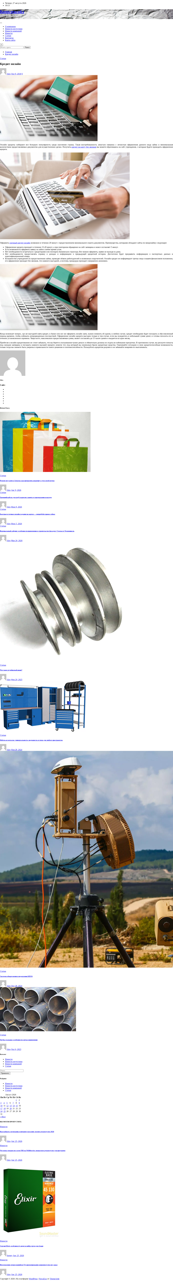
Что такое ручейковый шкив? (11, 670)
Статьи (8, 36)
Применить (5, 1073)
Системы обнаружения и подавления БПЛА (16, 976)
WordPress (33, 1279)
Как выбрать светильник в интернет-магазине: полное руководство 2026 (27, 1132)
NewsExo (43, 1279)
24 (1, 1111)
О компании (10, 26)
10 (1, 1106)
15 (17, 1106)
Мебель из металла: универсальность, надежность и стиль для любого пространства (31, 740)
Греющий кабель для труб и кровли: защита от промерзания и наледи (26, 497)
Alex (9, 74)
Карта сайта (10, 40)
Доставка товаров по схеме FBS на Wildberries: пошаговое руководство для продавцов (32, 1150)
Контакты (9, 38)
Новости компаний (13, 31)
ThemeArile (54, 1279)
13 (11, 1106)
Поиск (27, 47)
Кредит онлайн (11, 54)
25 (5, 1111)
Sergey (9, 1255)
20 (11, 1108)
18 (5, 1108)
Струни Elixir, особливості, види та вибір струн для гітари (21, 1246)
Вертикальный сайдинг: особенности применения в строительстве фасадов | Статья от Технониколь (37, 531)
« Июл (3, 1117)
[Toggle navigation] (1, 22)
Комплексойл (12, 11)
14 (14, 1106)
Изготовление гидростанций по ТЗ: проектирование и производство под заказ (28, 1265)
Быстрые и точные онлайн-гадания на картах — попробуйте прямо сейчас (27, 514)
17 (1, 1108)
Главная (8, 52)
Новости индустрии (13, 29)
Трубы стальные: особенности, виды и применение (19, 1040)
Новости (9, 33)
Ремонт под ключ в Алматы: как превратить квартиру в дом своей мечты (27, 481)
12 (7, 1106)
